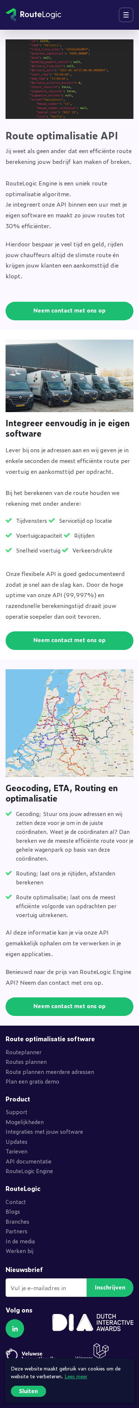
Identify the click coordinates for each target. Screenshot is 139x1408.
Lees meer (75, 1376)
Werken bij (19, 1250)
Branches (17, 1221)
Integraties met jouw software (44, 1131)
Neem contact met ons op (69, 310)
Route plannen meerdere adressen (50, 1071)
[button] (15, 1328)
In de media (20, 1241)
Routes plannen (26, 1061)
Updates (16, 1141)
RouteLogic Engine (29, 1170)
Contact (16, 1201)
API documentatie (29, 1161)
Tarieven (16, 1151)
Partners (16, 1231)
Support (16, 1111)
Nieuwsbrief (24, 1269)
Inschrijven (110, 1287)
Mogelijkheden (25, 1121)
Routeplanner (24, 1052)
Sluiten (28, 1390)
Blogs (13, 1211)
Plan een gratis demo (32, 1081)
